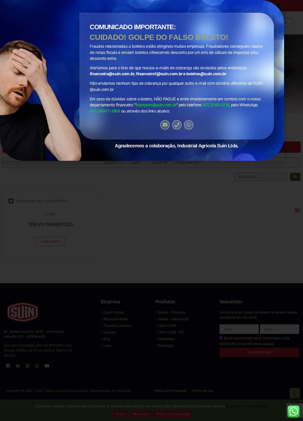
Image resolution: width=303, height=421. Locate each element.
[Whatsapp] (188, 125)
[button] (279, 5)
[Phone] (177, 125)
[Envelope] (165, 125)
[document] (151, 210)
